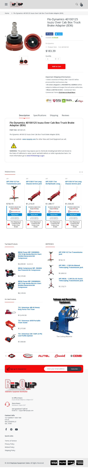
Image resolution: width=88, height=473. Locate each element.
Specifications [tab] (39, 115)
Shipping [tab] (54, 115)
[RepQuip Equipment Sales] (16, 4)
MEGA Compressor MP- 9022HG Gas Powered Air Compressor (30, 269)
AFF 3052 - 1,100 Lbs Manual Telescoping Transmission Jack (71, 266)
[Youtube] (16, 430)
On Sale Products (10, 299)
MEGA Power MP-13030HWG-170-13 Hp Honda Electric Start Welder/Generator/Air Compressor (29, 255)
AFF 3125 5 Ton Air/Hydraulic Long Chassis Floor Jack (53, 183)
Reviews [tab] (65, 115)
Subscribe (74, 369)
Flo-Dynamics (50, 43)
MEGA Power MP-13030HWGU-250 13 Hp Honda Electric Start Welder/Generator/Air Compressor (29, 284)
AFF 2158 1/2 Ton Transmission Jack (13, 183)
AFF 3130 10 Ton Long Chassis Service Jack (73, 183)
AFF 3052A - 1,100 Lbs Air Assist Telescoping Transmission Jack (71, 280)
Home (7, 13)
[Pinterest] (11, 430)
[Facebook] (6, 430)
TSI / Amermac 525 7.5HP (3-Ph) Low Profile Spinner (30, 335)
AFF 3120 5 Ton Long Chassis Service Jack (34, 183)
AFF (7, 179)
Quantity (48, 56)
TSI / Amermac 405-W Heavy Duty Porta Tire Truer (29, 308)
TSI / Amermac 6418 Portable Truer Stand (29, 322)
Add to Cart (56, 66)
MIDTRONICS (50, 244)
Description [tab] (24, 115)
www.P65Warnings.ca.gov (35, 156)
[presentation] (80, 172)
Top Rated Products (11, 244)
